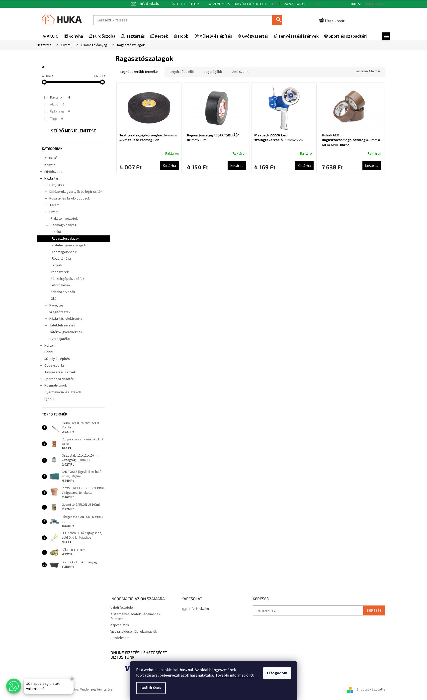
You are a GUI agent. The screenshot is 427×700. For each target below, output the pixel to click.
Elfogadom (277, 673)
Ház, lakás (56, 185)
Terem (54, 205)
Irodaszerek (60, 272)
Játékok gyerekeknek (65, 332)
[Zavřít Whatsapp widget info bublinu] (72, 679)
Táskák (57, 231)
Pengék (56, 265)
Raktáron (60, 97)
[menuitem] (50, 36)
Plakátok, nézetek (64, 218)
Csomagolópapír (64, 252)
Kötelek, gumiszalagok (69, 245)
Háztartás (51, 178)
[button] (13, 686)
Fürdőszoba (53, 171)
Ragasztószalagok (66, 238)
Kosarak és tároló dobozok (69, 198)
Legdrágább (213, 71)
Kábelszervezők (63, 292)
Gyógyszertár (54, 365)
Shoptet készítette (371, 689)
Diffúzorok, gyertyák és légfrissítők (75, 191)
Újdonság (60, 111)
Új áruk (49, 399)
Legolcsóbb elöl (182, 71)
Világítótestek (59, 312)
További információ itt (234, 675)
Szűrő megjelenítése (73, 131)
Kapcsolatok (294, 4)
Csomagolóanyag (64, 225)
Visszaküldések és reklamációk (133, 631)
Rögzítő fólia (61, 258)
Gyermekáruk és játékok (62, 392)
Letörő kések (61, 285)
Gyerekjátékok (60, 338)
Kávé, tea (56, 305)
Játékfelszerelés (62, 325)
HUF (354, 4)
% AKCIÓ (51, 158)
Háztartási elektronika (65, 318)
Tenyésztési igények (60, 372)
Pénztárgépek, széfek (67, 278)
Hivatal (54, 211)
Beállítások (151, 688)
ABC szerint (241, 71)
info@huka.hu (199, 608)
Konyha (49, 165)
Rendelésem (119, 637)
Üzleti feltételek (185, 4)
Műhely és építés (57, 358)
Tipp (56, 118)
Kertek (49, 345)
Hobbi (48, 352)
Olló (54, 298)
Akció (57, 104)
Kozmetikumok (55, 385)
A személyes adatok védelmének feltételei (241, 4)
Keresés (279, 20)
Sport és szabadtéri (59, 379)
